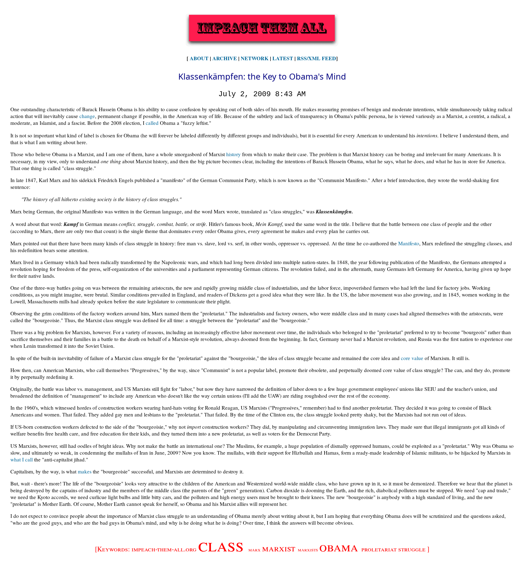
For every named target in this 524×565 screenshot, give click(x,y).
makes (84, 471)
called (152, 122)
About (199, 58)
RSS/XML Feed (316, 58)
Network (255, 58)
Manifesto (408, 243)
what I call (21, 459)
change (87, 116)
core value (412, 358)
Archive (224, 58)
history (233, 154)
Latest (282, 58)
